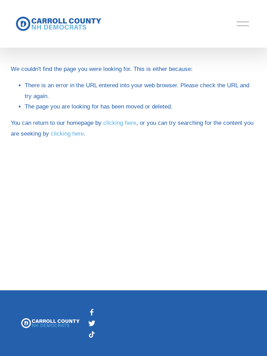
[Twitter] (91, 323)
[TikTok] (91, 334)
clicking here (119, 123)
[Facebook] (91, 312)
